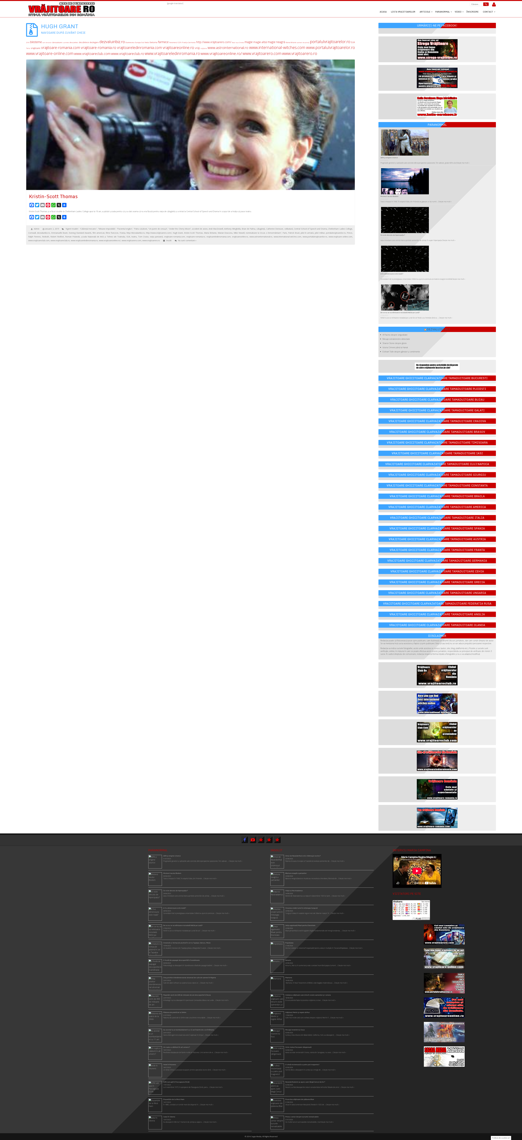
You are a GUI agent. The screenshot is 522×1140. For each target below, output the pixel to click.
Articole (425, 11)
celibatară (288, 228)
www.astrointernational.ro (228, 47)
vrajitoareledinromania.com (139, 47)
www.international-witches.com (277, 47)
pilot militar (320, 233)
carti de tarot (46, 42)
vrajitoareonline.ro (178, 47)
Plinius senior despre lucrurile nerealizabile (302, 1116)
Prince (349, 233)
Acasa (383, 11)
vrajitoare (35, 48)
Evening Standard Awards (80, 233)
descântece (84, 42)
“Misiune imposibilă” (107, 228)
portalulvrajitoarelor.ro (330, 41)
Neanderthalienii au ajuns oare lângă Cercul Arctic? (305, 1082)
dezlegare (94, 42)
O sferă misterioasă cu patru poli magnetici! (302, 1064)
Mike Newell (239, 233)
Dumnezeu (129, 42)
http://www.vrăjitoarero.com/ (213, 42)
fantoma (153, 42)
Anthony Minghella (232, 228)
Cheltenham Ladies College (340, 228)
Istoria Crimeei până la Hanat (395, 347)
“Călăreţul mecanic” (88, 228)
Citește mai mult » (463, 163)
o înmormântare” (273, 233)
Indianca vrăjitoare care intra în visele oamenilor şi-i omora (308, 995)
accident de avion (200, 228)
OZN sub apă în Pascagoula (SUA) (176, 1082)
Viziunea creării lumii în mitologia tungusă (301, 908)
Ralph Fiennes (34, 236)
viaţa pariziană (156, 236)
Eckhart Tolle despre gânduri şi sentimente (401, 351)
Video (458, 11)
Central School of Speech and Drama (310, 228)
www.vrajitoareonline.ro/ (221, 53)
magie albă (260, 42)
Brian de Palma (248, 228)
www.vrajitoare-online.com (50, 53)
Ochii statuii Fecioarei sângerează (298, 1047)
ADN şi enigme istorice (389, 157)
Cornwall (32, 233)
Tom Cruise (143, 236)
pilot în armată (307, 233)
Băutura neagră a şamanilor (296, 873)
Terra (28, 48)
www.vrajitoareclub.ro (127, 53)
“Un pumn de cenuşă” (157, 228)
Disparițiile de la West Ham (173, 1099)
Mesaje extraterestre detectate (396, 339)
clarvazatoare (57, 42)
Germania (191, 42)
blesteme (36, 42)
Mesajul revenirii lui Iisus (295, 1029)
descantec (73, 42)
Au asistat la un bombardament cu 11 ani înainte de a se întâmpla (188, 1029)
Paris (285, 233)
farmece (163, 42)
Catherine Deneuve (274, 228)
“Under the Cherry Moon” (180, 228)
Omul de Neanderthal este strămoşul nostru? (303, 855)
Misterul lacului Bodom (389, 196)
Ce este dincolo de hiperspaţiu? (392, 235)
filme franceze (112, 233)
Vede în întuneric (169, 1064)
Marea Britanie (291, 42)
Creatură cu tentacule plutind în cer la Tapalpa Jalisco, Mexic (187, 942)
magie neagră (276, 42)
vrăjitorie (204, 48)
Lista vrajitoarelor (403, 11)
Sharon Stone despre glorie (395, 343)
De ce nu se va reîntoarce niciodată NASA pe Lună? (400, 312)
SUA (353, 42)
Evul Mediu (145, 42)
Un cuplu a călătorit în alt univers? (176, 1047)
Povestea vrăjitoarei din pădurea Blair (299, 1099)
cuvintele (66, 42)
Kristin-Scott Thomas (193, 233)
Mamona (288, 977)
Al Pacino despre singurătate (395, 334)
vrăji (197, 48)
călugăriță (261, 228)
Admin (36, 228)
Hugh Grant (178, 233)
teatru (134, 236)
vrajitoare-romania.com (60, 47)
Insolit (169, 240)
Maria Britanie (210, 233)
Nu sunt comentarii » (187, 240)
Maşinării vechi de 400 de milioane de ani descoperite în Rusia (187, 995)
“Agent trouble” (72, 228)
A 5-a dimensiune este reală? (391, 273)
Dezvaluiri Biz (438, 329)
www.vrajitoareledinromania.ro (172, 53)
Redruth (45, 236)
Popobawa (289, 942)
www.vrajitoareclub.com (92, 53)
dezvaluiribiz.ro (112, 41)
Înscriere (472, 11)
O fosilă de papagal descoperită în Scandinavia (181, 960)
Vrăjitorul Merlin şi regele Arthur (297, 1012)
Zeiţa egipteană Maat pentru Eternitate (300, 925)
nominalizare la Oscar (255, 233)
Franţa (185, 42)
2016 (27, 42)
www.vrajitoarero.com (262, 53)
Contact (488, 11)
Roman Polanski (72, 236)
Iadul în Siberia (169, 1116)
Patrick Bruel (293, 233)
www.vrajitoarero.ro (299, 53)
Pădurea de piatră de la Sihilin (174, 1012)
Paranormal (442, 11)
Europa (138, 42)
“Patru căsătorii (140, 228)
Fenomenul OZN (175, 42)
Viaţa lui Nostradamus (294, 890)
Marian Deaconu (225, 233)
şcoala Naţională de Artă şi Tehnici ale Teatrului (103, 236)
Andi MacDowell (216, 228)
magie (249, 42)
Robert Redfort (57, 236)
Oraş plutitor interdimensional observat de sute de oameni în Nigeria (189, 977)
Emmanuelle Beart (59, 233)
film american (99, 233)
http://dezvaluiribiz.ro (136, 233)
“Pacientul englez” (125, 228)
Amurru (288, 960)
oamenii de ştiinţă (303, 42)
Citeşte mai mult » (338, 861)
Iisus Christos (240, 42)
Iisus (233, 42)
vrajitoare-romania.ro (98, 47)
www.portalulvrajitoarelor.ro (330, 47)
